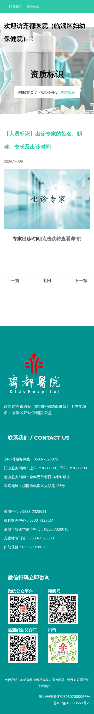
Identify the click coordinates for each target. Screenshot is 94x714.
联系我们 (15, 6)
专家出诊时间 (27, 238)
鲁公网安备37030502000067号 (64, 696)
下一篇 (81, 280)
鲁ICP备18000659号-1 (72, 702)
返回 (47, 280)
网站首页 (26, 92)
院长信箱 (33, 6)
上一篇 (13, 280)
